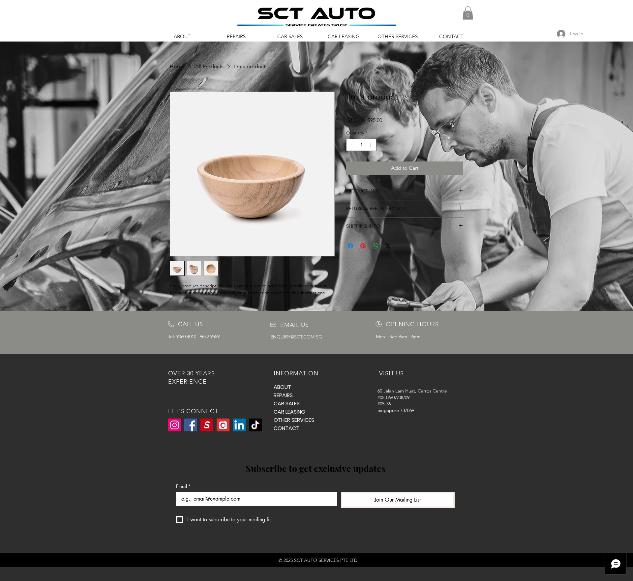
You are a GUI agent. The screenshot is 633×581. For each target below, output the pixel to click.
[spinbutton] (361, 145)
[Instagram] (174, 425)
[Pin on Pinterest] (363, 246)
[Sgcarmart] (206, 425)
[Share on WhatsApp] (375, 246)
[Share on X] (388, 246)
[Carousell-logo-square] (223, 425)
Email (183, 486)
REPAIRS (283, 395)
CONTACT (286, 428)
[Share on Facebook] (350, 246)
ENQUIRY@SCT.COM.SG (296, 337)
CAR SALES (287, 403)
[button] (467, 13)
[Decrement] (351, 145)
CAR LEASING (289, 412)
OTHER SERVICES (289, 420)
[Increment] (371, 145)
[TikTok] (255, 425)
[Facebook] (190, 425)
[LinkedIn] (239, 425)
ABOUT (282, 387)
